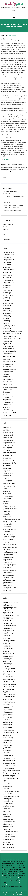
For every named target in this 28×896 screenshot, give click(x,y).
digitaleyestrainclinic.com (9, 571)
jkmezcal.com (6, 788)
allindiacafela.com (8, 562)
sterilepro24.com (7, 762)
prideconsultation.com (9, 637)
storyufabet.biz (7, 313)
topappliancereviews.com (10, 579)
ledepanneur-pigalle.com (9, 544)
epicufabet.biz (6, 315)
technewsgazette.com (9, 506)
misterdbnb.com (7, 787)
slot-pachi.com (7, 661)
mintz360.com (6, 650)
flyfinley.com (6, 635)
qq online (5, 228)
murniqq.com (21, 875)
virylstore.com (6, 457)
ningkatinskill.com (7, 376)
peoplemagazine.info (8, 254)
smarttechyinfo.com (8, 655)
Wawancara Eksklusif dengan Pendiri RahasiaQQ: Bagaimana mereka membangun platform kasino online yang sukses (14, 169)
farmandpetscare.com (9, 694)
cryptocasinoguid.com (9, 330)
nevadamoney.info (8, 541)
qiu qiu (4, 231)
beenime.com (6, 780)
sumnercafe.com (7, 384)
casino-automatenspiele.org (10, 485)
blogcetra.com (7, 704)
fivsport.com (6, 378)
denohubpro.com (7, 717)
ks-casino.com (7, 366)
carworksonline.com (8, 454)
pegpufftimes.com (8, 435)
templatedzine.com (8, 379)
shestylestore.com (8, 846)
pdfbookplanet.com (8, 712)
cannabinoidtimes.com (9, 668)
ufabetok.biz (6, 318)
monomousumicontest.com (10, 732)
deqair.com (6, 373)
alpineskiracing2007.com (9, 564)
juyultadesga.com (7, 355)
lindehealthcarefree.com (9, 609)
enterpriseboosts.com (9, 482)
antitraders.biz (7, 340)
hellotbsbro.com (7, 693)
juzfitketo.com (6, 407)
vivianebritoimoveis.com (9, 467)
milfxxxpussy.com (7, 389)
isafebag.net (6, 478)
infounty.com (6, 360)
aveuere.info (6, 666)
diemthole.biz (6, 501)
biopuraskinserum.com (9, 536)
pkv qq (12, 860)
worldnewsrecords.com (9, 760)
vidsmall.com (6, 757)
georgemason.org (7, 604)
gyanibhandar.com (8, 284)
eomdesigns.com (7, 740)
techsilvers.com (7, 374)
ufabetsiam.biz (7, 292)
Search (5, 178)
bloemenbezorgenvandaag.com (11, 519)
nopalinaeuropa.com (8, 414)
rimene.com (6, 543)
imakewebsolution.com (9, 630)
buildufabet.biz (7, 323)
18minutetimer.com (8, 676)
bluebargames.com (8, 440)
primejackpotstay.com (9, 836)
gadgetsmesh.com (8, 688)
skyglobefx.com (7, 735)
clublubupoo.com (7, 798)
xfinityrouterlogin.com (8, 575)
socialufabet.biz (7, 305)
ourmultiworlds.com (8, 432)
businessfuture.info (8, 619)
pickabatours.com (8, 614)
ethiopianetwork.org (8, 686)
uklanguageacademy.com (10, 607)
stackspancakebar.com (9, 551)
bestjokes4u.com (7, 642)
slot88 (17, 881)
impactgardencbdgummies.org (11, 411)
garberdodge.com (8, 445)
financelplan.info (7, 617)
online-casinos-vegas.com (10, 574)
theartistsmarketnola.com (10, 547)
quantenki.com (7, 752)
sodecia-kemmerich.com (9, 782)
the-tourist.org (7, 475)
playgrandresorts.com (9, 841)
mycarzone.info (7, 747)
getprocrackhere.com (9, 813)
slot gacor (20, 863)
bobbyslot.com (7, 647)
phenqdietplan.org (8, 383)
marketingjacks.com (8, 577)
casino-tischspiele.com (9, 487)
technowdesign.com (8, 348)
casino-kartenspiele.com (9, 483)
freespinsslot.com (7, 663)
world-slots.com (7, 628)
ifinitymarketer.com (8, 818)
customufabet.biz (7, 312)
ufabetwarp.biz (7, 285)
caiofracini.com (7, 698)
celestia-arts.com (7, 437)
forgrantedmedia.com (9, 449)
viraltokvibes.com (7, 465)
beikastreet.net (7, 429)
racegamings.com (8, 834)
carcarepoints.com (8, 368)
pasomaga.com (7, 409)
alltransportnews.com (9, 325)
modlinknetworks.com (9, 821)
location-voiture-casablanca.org (11, 770)
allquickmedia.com (8, 505)
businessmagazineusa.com (10, 754)
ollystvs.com (6, 707)
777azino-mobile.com (9, 345)
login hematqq (11, 879)
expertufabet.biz (7, 289)
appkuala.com (6, 515)
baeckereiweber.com (8, 252)
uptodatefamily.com (8, 391)
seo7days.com (7, 516)
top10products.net (8, 612)
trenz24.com (6, 491)
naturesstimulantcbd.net (9, 412)
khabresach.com (7, 584)
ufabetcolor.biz (7, 299)
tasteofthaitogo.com (8, 523)
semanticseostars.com (9, 678)
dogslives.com (6, 711)
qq (3, 236)
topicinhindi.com (7, 605)
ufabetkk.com (6, 503)
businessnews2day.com (9, 759)
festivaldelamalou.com (9, 442)
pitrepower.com (7, 567)
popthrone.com (7, 627)
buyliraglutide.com (8, 280)
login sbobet (22, 873)
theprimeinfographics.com (10, 777)
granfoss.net (6, 561)
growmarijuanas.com (8, 681)
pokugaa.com (6, 838)
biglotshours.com (7, 279)
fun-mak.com (6, 783)
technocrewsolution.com (9, 463)
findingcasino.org (7, 724)
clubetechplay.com (8, 808)
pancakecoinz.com (8, 633)
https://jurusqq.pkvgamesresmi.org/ (12, 886)
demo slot (17, 865)
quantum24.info (7, 750)
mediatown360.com (8, 569)
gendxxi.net (6, 744)
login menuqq (14, 877)
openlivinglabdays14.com (9, 336)
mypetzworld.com (8, 358)
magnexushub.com (8, 276)
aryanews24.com (7, 341)
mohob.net (6, 651)
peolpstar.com (7, 450)
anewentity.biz (7, 513)
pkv (4, 233)
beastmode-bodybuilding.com (11, 615)
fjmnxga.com (6, 528)
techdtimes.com (7, 261)
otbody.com (6, 488)
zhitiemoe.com (7, 399)
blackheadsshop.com (8, 768)
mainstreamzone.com (9, 679)
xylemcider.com (7, 404)
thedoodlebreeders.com (9, 369)
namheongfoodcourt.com (10, 552)
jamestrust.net (7, 490)
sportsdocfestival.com (9, 844)
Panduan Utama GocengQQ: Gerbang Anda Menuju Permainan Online (13, 206)
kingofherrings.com (8, 510)
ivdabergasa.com (7, 353)
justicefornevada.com (8, 689)
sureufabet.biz (6, 310)
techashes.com (7, 256)
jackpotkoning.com (8, 819)
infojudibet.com (7, 620)
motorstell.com (7, 459)
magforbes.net (7, 468)
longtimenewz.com (8, 823)
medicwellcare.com (8, 755)
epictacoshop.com (8, 534)
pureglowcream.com (8, 518)
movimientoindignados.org (10, 388)
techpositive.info (7, 699)
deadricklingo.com (8, 734)
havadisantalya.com (8, 259)
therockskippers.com (8, 559)
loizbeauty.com (7, 495)
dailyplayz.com (7, 811)
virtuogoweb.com (7, 277)
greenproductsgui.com (9, 670)
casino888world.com (8, 785)
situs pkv (14, 863)
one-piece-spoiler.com (9, 721)
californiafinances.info (8, 538)
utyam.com (6, 394)
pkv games (6, 159)
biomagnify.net (7, 416)
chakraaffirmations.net (9, 640)
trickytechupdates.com (9, 580)
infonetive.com (7, 533)
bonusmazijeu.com (8, 800)
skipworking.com (7, 493)
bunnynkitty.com (7, 524)
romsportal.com (7, 843)
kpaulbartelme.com (8, 772)
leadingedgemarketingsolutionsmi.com (13, 332)
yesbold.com (6, 267)
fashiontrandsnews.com (9, 327)
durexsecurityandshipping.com (11, 350)
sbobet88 (5, 875)
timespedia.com (7, 498)
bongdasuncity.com (8, 660)
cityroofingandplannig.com (10, 351)
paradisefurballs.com (8, 665)
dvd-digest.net (7, 546)
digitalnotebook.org (8, 656)
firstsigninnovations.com (9, 444)
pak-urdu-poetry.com (9, 703)
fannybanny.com (7, 816)
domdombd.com (7, 810)
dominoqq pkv (18, 860)
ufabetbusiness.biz (8, 295)
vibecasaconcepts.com (9, 749)
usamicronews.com (8, 828)
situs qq (13, 862)
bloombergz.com (7, 480)
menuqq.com (5, 860)
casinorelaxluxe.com (8, 806)
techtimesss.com (7, 455)
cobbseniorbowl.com (8, 346)
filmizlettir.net (6, 431)
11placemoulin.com (8, 648)
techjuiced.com (7, 272)
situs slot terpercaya (8, 224)
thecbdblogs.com (7, 585)
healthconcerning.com (9, 671)
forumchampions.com (9, 439)
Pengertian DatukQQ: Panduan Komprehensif (11, 202)
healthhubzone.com (8, 269)
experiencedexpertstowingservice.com (13, 767)
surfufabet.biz (6, 307)
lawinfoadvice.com (8, 381)
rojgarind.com (6, 673)
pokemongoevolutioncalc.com (11, 831)
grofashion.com (7, 829)
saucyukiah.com (7, 427)
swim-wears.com (7, 447)
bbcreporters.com (8, 328)
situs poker (6, 229)
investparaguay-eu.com (9, 361)
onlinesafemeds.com (8, 282)
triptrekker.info (7, 742)
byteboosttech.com (8, 274)
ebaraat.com (6, 271)
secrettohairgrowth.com (9, 521)
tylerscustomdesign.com (9, 452)
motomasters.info (7, 745)
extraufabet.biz (7, 300)
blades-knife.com (7, 719)
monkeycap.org (7, 470)
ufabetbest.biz (7, 308)
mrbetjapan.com (7, 511)
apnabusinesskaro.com (9, 589)
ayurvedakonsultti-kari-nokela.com (12, 338)
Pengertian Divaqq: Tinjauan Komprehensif (10, 192)
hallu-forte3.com (7, 556)
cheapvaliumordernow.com (10, 778)
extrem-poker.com (8, 364)
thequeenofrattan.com (9, 716)
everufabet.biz (7, 320)
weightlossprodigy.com (9, 653)
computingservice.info (9, 696)
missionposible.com (8, 572)
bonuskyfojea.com (8, 801)
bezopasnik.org (7, 526)
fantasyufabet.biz (7, 290)
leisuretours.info (7, 691)
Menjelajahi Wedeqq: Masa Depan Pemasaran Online (12, 211)
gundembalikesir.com (8, 264)
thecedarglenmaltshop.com (10, 602)
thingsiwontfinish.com (8, 847)
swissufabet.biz (7, 294)
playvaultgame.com (8, 839)
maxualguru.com (7, 658)
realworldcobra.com (8, 726)
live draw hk (6, 226)
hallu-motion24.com (8, 557)
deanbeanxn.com (7, 623)
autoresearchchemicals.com (10, 587)
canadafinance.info (8, 539)
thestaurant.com (7, 795)
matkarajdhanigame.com (9, 625)
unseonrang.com (7, 701)
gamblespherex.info (8, 737)
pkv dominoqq (6, 239)
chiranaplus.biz (7, 549)
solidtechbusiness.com (9, 763)
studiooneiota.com (8, 722)
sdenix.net (5, 472)
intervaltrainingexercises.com (11, 790)
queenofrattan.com (8, 714)
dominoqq (5, 241)
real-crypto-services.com (10, 356)
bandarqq (21, 879)
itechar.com (6, 266)
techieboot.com (7, 262)
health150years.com (8, 460)
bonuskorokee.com (8, 803)
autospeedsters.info (8, 729)
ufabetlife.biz (6, 302)
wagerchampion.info (8, 731)
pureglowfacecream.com (10, 508)
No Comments (12, 35)
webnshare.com (7, 683)
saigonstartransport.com (9, 529)
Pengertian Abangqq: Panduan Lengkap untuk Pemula (13, 197)
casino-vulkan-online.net (9, 566)
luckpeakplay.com (8, 826)
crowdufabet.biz (7, 322)
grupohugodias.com (8, 371)
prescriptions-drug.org (9, 462)
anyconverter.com (8, 496)
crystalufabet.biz (7, 317)
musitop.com (6, 392)
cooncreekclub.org (8, 434)
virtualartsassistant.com (9, 775)
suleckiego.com (7, 590)
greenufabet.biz (7, 297)
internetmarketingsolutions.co (11, 706)
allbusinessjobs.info (8, 610)
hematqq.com (6, 877)
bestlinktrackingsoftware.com (11, 796)
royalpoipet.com (7, 793)
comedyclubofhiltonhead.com (11, 773)
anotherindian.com (8, 402)
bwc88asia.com (7, 363)
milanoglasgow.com (8, 554)
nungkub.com (6, 401)
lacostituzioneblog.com (9, 396)
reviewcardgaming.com (9, 765)
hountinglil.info (6, 638)
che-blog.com (6, 632)
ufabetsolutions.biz (8, 304)
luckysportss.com (7, 824)
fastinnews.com (7, 815)
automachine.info (7, 727)
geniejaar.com (6, 645)
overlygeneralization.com (9, 684)
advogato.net (6, 477)
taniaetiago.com (7, 406)
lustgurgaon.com (7, 643)
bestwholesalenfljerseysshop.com (12, 335)
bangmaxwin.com (7, 531)
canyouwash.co (7, 257)
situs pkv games (6, 863)
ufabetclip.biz (6, 287)
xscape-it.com (7, 343)
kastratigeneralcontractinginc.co (12, 333)
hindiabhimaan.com (8, 582)
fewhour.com (6, 675)
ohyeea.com (6, 397)
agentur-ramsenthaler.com (10, 739)
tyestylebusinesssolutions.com (11, 791)
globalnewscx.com (8, 709)
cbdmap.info (6, 622)
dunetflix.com (6, 386)
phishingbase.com (8, 833)
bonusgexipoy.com (8, 805)
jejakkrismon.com (7, 500)
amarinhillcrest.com (8, 473)
